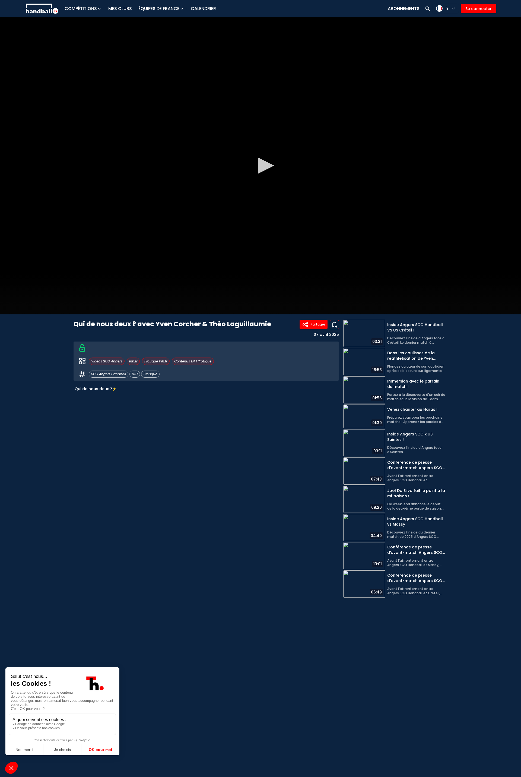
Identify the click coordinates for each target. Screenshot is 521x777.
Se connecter (478, 8)
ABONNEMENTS (404, 8)
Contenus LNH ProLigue (192, 361)
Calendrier (203, 8)
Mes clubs (120, 8)
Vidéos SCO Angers (106, 361)
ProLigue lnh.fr (155, 361)
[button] (264, 166)
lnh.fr (133, 361)
